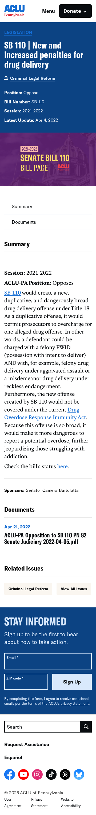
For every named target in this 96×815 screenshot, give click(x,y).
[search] (86, 727)
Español (13, 757)
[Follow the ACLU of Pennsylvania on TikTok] (51, 775)
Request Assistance (26, 744)
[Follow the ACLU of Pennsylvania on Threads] (65, 775)
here (62, 466)
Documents (24, 222)
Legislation (18, 32)
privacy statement (75, 703)
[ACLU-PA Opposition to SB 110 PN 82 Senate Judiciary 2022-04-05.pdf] (48, 536)
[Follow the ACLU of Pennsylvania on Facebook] (9, 775)
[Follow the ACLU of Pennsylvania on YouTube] (23, 775)
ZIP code (14, 678)
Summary (22, 206)
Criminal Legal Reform (32, 78)
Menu (48, 11)
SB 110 (37, 101)
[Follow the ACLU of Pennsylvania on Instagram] (37, 775)
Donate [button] (72, 11)
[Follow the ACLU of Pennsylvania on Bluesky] (79, 775)
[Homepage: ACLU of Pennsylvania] (23, 11)
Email (12, 657)
